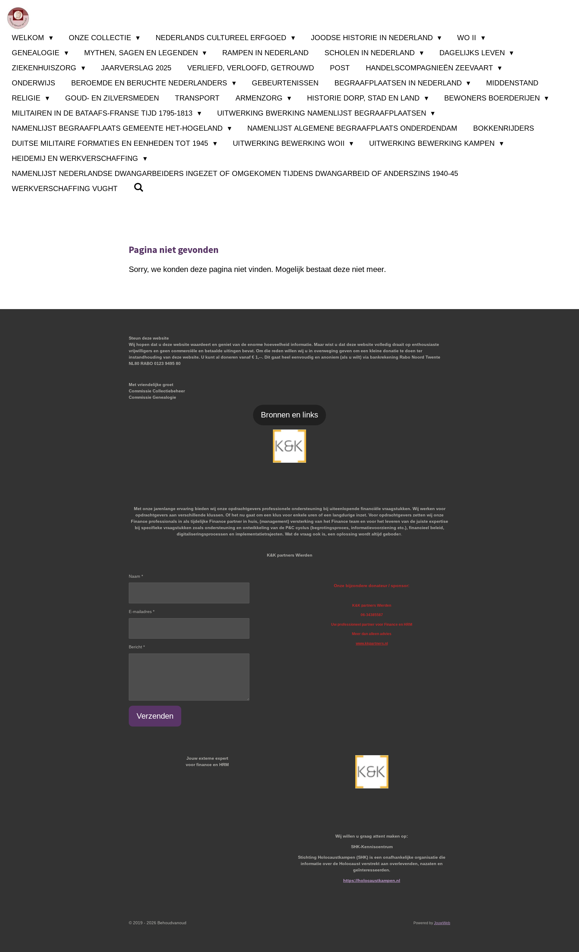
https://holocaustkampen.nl (371, 880)
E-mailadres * (141, 611)
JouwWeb (442, 923)
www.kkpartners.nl (372, 643)
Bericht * (137, 646)
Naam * (136, 576)
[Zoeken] (139, 187)
